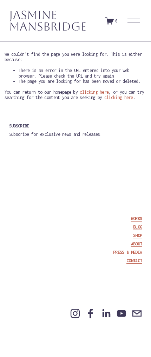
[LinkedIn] (106, 313)
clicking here (94, 92)
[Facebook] (91, 313)
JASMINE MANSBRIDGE (47, 20)
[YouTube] (121, 313)
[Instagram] (75, 313)
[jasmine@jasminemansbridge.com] (137, 313)
